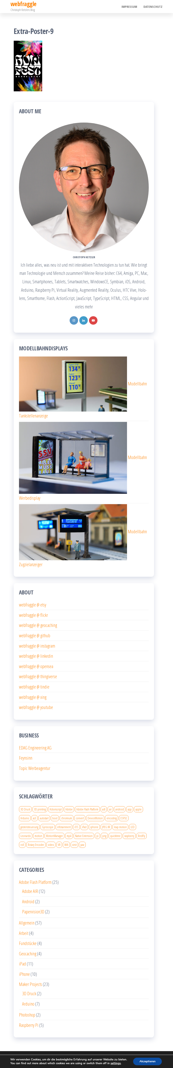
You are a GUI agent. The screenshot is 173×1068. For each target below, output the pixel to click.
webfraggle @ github (34, 635)
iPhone (24, 974)
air (110, 809)
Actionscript (56, 809)
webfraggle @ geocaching (38, 625)
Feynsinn (25, 758)
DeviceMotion (95, 818)
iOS (76, 827)
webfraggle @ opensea (36, 666)
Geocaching (27, 953)
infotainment (64, 827)
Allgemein (26, 922)
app (130, 809)
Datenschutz (152, 6)
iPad (84, 827)
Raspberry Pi (28, 1025)
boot (54, 818)
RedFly (141, 836)
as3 (34, 818)
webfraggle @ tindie (34, 686)
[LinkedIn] (83, 320)
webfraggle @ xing (32, 697)
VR (59, 845)
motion (38, 836)
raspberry (129, 836)
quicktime (115, 836)
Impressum (129, 6)
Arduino (24, 818)
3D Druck (25, 809)
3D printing (40, 809)
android (119, 809)
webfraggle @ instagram (37, 646)
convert (80, 818)
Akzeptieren (147, 1061)
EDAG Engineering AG (35, 747)
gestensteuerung (29, 827)
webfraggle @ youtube (36, 707)
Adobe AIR (30, 891)
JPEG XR (106, 827)
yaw (82, 845)
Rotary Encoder (36, 845)
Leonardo (25, 836)
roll (22, 845)
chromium (66, 818)
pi (97, 836)
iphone (94, 827)
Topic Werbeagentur (34, 768)
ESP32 (123, 818)
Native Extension (84, 836)
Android (28, 901)
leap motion (120, 827)
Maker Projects (30, 984)
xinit (74, 845)
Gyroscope (47, 827)
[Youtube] (93, 320)
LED (133, 827)
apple (138, 809)
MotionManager (54, 836)
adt (103, 809)
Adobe (69, 809)
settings (116, 1063)
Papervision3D (33, 911)
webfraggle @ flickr (33, 615)
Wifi (66, 845)
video (51, 845)
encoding (112, 818)
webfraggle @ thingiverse (38, 676)
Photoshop (27, 1014)
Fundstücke (27, 943)
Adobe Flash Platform (87, 809)
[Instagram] (74, 320)
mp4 (69, 836)
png (104, 836)
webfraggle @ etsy (32, 604)
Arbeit (23, 933)
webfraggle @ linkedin (36, 656)
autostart (44, 818)
